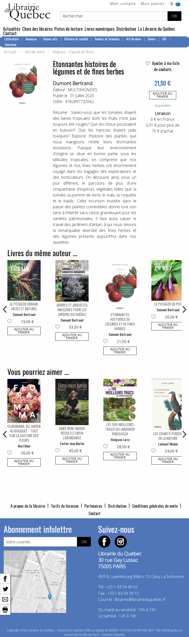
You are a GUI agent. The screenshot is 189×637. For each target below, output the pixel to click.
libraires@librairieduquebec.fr (140, 599)
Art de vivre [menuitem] (133, 38)
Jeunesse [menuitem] (31, 38)
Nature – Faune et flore (73, 52)
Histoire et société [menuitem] (76, 38)
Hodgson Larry (120, 439)
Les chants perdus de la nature (168, 436)
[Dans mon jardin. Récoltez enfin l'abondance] (72, 402)
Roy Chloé (24, 445)
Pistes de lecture (68, 29)
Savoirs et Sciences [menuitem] (107, 38)
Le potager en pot (168, 304)
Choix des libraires (37, 29)
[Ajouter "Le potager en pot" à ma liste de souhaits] (154, 317)
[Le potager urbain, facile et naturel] (24, 280)
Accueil (10, 52)
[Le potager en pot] (168, 280)
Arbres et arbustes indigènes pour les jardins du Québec (72, 309)
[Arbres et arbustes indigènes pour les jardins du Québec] (72, 281)
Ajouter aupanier (163, 95)
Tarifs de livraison (65, 506)
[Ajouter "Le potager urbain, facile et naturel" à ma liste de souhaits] (10, 322)
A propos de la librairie (28, 506)
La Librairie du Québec (156, 29)
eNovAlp (119, 635)
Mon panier (153, 4)
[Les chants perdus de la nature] (168, 404)
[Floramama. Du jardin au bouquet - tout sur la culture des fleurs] (24, 401)
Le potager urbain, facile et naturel (24, 306)
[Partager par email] (5, 599)
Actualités (11, 29)
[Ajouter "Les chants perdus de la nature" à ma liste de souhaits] (154, 451)
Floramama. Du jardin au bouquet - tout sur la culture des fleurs (24, 433)
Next (184, 309)
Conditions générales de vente (155, 506)
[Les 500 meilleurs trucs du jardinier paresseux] (120, 400)
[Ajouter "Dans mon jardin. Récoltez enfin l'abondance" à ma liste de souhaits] (58, 451)
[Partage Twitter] (5, 588)
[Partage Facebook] (5, 578)
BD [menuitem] (164, 38)
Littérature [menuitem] (11, 38)
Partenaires (93, 506)
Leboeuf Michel (168, 443)
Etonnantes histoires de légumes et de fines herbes (120, 321)
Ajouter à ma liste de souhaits (165, 66)
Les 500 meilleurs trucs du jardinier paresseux (120, 429)
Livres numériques (99, 29)
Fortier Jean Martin (72, 443)
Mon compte (123, 4)
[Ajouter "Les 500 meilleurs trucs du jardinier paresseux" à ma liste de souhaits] (106, 447)
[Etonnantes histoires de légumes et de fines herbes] (120, 285)
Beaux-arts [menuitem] (50, 38)
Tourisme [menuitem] (10, 44)
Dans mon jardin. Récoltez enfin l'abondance (72, 433)
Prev (5, 309)
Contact (10, 33)
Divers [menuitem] (152, 38)
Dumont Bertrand (73, 83)
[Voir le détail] (24, 280)
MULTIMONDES (82, 89)
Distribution (126, 29)
